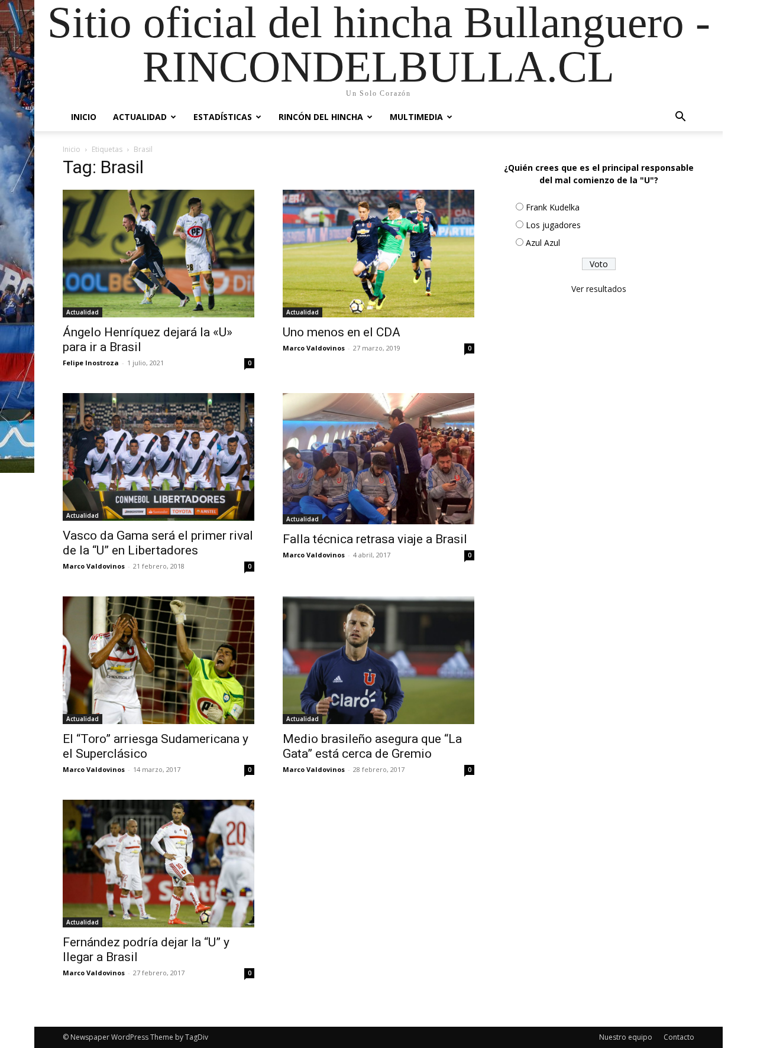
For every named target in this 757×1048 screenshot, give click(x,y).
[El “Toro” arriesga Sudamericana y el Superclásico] (158, 660)
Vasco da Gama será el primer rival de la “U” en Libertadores (158, 542)
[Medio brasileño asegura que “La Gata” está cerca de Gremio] (378, 660)
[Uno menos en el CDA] (378, 253)
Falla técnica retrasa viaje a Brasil (375, 539)
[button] (680, 118)
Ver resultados (598, 288)
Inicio (83, 116)
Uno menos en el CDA (341, 332)
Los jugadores (553, 225)
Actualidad (140, 116)
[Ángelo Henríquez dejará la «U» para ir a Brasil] (158, 253)
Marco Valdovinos (314, 347)
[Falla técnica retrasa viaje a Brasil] (378, 458)
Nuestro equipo (625, 1037)
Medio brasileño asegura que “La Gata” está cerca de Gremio (372, 746)
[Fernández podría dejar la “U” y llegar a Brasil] (158, 863)
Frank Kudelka (553, 207)
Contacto (679, 1037)
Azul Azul (543, 242)
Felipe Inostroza (91, 362)
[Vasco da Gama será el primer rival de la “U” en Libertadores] (158, 457)
